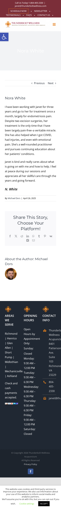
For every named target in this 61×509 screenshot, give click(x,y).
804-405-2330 (52, 386)
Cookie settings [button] (26, 503)
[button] (4, 37)
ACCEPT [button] (44, 503)
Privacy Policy (30, 464)
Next (51, 83)
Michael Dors (14, 198)
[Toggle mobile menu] (54, 24)
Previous (39, 83)
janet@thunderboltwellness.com (30, 5)
